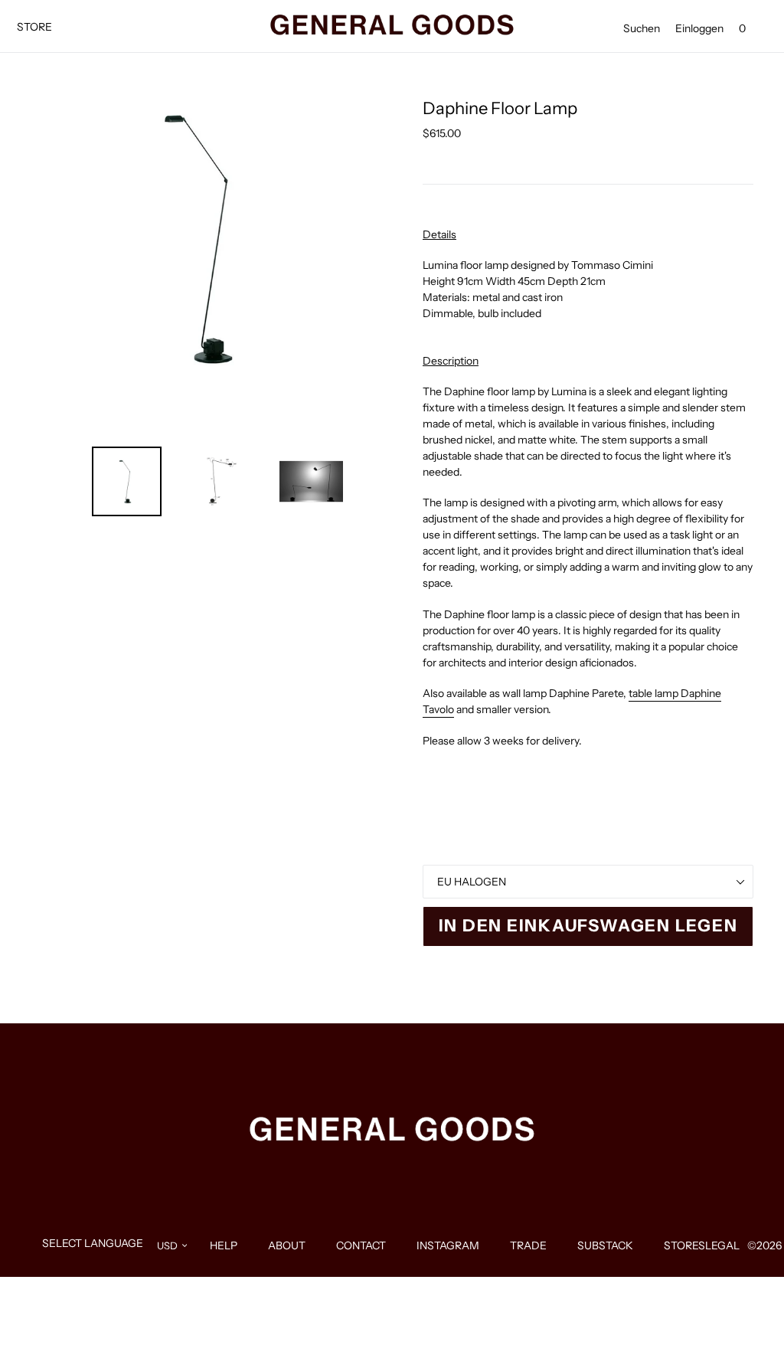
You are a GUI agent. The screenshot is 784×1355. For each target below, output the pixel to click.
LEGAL (722, 1245)
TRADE (528, 1245)
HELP (223, 1245)
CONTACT (361, 1245)
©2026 (764, 1245)
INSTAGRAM (447, 1245)
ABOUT (286, 1245)
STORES (684, 1245)
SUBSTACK (605, 1245)
